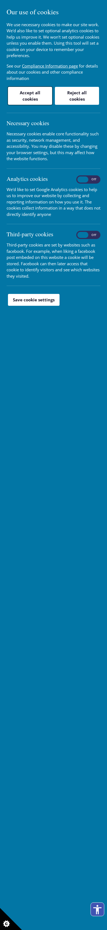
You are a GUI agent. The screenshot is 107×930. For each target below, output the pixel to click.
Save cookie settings (34, 299)
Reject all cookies (77, 96)
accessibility (97, 909)
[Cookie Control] (11, 919)
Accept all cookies (30, 96)
